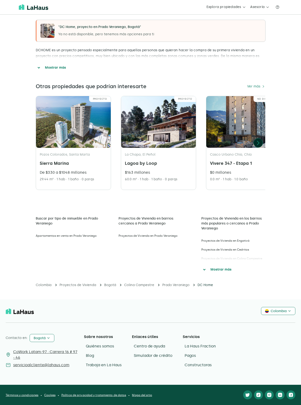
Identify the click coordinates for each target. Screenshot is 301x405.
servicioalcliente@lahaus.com (41, 365)
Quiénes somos (100, 346)
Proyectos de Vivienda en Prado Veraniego (148, 235)
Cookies (49, 395)
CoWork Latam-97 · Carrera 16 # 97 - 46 (45, 355)
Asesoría (257, 7)
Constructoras (198, 365)
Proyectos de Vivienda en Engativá (225, 240)
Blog (90, 355)
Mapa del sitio (142, 395)
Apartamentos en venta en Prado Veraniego (66, 235)
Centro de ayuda (149, 346)
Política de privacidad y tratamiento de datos (93, 395)
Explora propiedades (223, 7)
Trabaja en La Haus (104, 365)
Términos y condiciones (22, 395)
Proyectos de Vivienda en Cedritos (225, 249)
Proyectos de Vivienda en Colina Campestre (231, 258)
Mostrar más (55, 68)
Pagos (190, 355)
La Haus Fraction (200, 346)
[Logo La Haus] (33, 7)
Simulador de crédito (153, 355)
